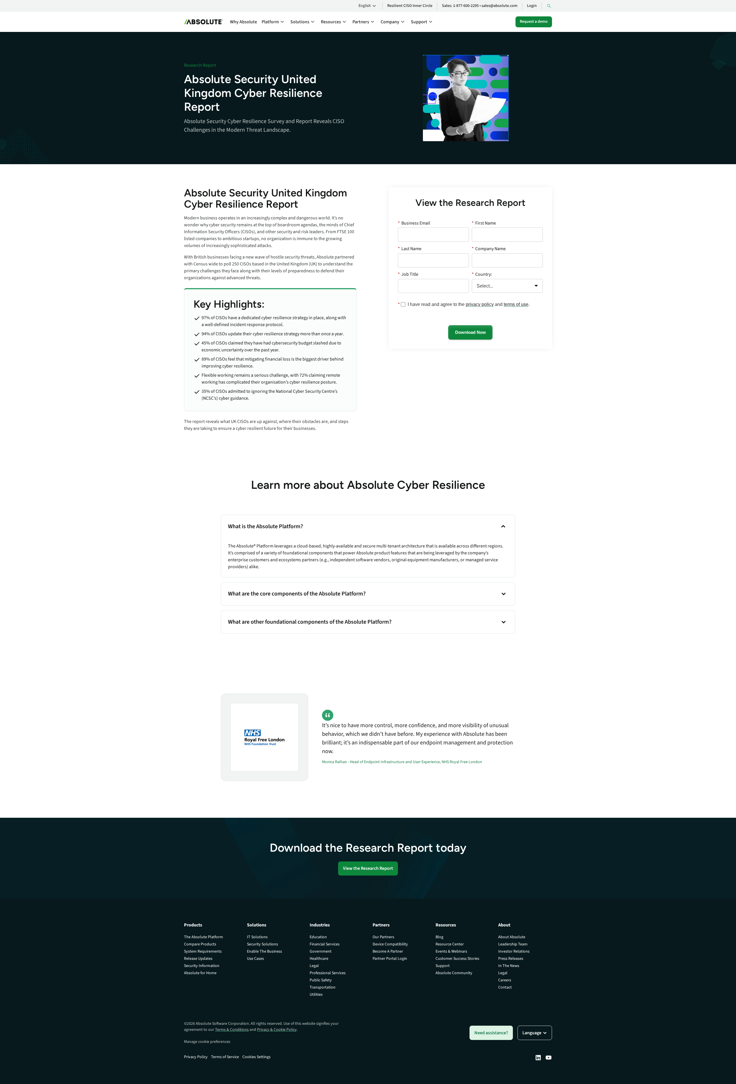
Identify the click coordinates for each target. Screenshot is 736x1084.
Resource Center (450, 944)
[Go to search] (549, 5)
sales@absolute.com (500, 6)
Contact (505, 987)
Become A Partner (388, 951)
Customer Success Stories (457, 959)
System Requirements (203, 951)
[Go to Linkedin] (538, 1057)
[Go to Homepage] (203, 21)
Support (443, 966)
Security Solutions (262, 944)
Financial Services (325, 944)
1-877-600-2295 (466, 6)
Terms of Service (225, 1057)
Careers (504, 980)
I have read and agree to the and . (469, 304)
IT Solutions (257, 937)
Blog (439, 937)
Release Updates (198, 959)
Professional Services (328, 973)
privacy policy (480, 304)
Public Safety (321, 980)
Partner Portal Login (390, 959)
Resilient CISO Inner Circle (409, 6)
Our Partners (383, 937)
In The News (508, 966)
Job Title (408, 274)
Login (532, 6)
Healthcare (319, 959)
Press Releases (510, 959)
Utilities (316, 994)
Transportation (323, 987)
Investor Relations (514, 951)
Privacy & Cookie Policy (277, 1030)
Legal (314, 966)
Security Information (201, 966)
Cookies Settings (256, 1057)
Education (318, 937)
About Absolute (511, 937)
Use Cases (255, 959)
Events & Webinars (451, 951)
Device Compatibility (390, 944)
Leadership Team (513, 944)
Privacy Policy (196, 1057)
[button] (368, 6)
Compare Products (200, 944)
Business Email (414, 223)
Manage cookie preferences (207, 1042)
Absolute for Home (200, 973)
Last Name (409, 248)
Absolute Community (454, 973)
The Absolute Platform (203, 937)
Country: (482, 274)
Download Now (470, 332)
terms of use (516, 304)
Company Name (489, 248)
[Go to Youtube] (548, 1057)
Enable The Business (264, 951)
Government (320, 951)
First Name (484, 223)
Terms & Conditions (232, 1030)
